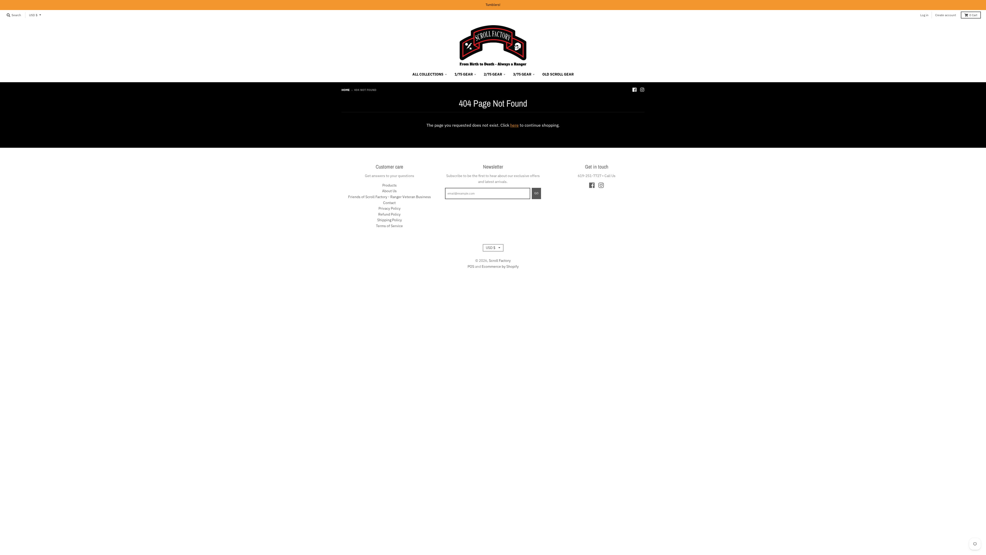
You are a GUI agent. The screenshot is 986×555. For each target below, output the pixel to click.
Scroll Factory (500, 260)
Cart (973, 15)
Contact (389, 202)
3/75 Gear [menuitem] (522, 74)
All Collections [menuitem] (427, 74)
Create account (945, 15)
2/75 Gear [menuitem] (493, 74)
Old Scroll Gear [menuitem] (558, 74)
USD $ (33, 15)
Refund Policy (389, 214)
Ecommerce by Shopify (500, 266)
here (514, 125)
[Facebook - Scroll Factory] (634, 89)
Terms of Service (389, 226)
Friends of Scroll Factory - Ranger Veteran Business (389, 197)
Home (346, 90)
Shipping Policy (389, 220)
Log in (924, 15)
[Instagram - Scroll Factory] (642, 89)
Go (536, 193)
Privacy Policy (389, 208)
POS (471, 266)
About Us (389, 191)
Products (389, 185)
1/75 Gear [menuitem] (463, 74)
